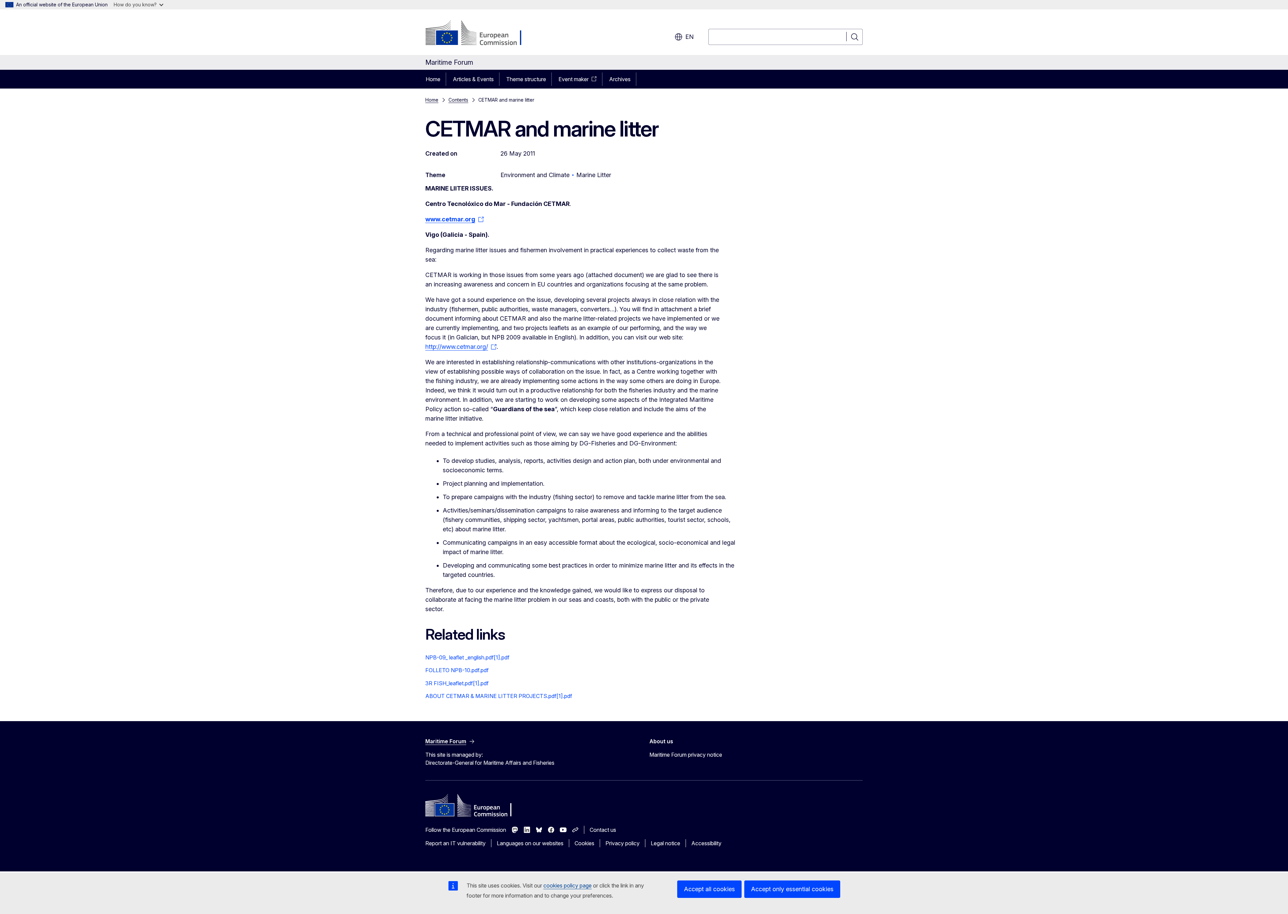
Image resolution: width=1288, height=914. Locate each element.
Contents (458, 100)
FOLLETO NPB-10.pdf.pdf (457, 670)
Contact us (603, 829)
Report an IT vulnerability (455, 843)
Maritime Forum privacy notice (685, 754)
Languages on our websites (530, 843)
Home (433, 79)
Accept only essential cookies (792, 889)
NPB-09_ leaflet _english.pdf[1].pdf (467, 657)
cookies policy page (567, 885)
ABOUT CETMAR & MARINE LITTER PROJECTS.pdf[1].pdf (498, 696)
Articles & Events (473, 79)
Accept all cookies (709, 889)
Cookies (584, 843)
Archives (620, 79)
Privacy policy (622, 843)
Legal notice (665, 843)
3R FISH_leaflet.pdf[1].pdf (457, 683)
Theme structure (526, 79)
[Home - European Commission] (479, 33)
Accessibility (706, 843)
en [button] (689, 36)
